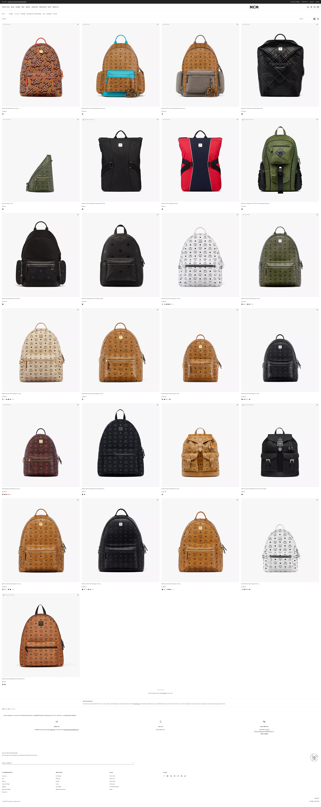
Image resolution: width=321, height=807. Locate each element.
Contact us (305, 1)
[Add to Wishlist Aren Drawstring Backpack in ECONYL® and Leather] (317, 405)
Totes (43, 13)
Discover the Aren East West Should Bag (17, 1)
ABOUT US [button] (56, 7)
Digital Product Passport (60, 789)
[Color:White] (162, 304)
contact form (52, 729)
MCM (3, 708)
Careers (57, 784)
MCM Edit (58, 778)
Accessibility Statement (114, 786)
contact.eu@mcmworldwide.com (71, 729)
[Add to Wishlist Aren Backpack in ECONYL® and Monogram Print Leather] (317, 120)
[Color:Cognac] (3, 114)
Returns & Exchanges (6, 789)
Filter (301, 18)
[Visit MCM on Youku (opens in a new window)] (181, 776)
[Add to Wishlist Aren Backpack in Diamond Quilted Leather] (317, 24)
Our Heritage (58, 776)
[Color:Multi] (162, 209)
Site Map (57, 781)
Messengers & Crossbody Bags (34, 13)
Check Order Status (6, 784)
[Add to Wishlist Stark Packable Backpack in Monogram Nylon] (157, 405)
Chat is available (264, 733)
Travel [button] (28, 7)
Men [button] (23, 7)
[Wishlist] (315, 7)
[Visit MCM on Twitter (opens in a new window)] (171, 776)
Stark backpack (137, 703)
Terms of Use (112, 778)
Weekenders (49, 13)
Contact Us (4, 776)
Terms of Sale (112, 776)
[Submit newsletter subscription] (133, 763)
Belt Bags (23, 13)
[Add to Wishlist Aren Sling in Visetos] (78, 120)
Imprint (111, 789)
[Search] (308, 7)
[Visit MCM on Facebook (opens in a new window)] (164, 776)
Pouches (55, 13)
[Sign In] (311, 7)
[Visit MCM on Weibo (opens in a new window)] (178, 776)
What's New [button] (6, 7)
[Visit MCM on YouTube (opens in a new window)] (174, 776)
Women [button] (18, 7)
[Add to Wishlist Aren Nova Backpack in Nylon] (237, 120)
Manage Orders (295, 1)
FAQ (3, 778)
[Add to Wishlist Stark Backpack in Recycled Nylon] (78, 215)
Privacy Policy (112, 781)
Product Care (4, 792)
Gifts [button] (49, 7)
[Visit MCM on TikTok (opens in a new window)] (185, 776)
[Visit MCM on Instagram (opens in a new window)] (167, 776)
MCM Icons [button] (42, 7)
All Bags (11, 13)
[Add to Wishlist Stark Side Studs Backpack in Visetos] (237, 215)
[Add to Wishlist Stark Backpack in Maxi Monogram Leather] (157, 215)
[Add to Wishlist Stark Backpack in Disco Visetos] (78, 24)
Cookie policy (112, 784)
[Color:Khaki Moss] (3, 209)
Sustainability (58, 786)
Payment (3, 781)
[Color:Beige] (164, 304)
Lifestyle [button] (35, 7)
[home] (254, 8)
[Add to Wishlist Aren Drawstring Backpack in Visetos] (237, 405)
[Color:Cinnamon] (249, 399)
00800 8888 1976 (160, 729)
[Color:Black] (242, 114)
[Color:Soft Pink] (166, 399)
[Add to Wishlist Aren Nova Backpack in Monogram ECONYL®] (157, 120)
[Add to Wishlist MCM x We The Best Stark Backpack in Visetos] (157, 24)
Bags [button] (12, 7)
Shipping (4, 786)
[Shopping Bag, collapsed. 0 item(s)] (318, 7)
